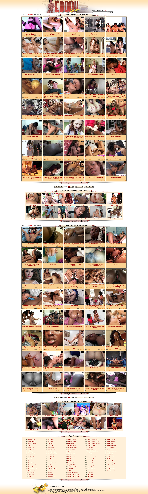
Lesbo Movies (90, 466)
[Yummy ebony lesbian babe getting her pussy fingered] (74, 114)
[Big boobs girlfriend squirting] (32, 345)
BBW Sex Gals (71, 457)
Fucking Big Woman (72, 472)
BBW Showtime (71, 459)
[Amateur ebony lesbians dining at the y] (95, 155)
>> (92, 186)
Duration (39, 14)
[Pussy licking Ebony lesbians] (53, 345)
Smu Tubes (51, 459)
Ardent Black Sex (52, 463)
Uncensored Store (50, 416)
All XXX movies (66, 205)
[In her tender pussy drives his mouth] (74, 52)
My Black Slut (71, 451)
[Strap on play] (74, 304)
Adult (50, 429)
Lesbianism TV (91, 459)
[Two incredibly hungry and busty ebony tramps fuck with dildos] (116, 93)
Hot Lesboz (90, 455)
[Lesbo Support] (116, 31)
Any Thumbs (66, 429)
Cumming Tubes (71, 463)
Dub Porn (34, 219)
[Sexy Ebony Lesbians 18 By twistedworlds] (95, 242)
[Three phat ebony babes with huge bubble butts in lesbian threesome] (116, 114)
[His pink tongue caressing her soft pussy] (116, 386)
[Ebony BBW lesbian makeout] (116, 325)
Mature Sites (110, 443)
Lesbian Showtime (92, 461)
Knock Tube (51, 447)
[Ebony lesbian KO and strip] (32, 73)
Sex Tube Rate (52, 455)
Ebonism (50, 472)
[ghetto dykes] (32, 93)
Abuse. (67, 493)
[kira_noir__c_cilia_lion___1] (53, 134)
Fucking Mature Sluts (92, 439)
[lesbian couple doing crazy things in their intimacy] (116, 283)
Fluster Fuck (50, 219)
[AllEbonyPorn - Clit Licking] (116, 304)
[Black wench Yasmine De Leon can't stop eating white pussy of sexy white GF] (53, 52)
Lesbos (89, 470)
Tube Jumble (34, 416)
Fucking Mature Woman (93, 443)
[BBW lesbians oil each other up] (74, 325)
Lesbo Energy (90, 464)
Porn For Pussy (111, 463)
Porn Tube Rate (52, 449)
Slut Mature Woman (112, 451)
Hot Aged (89, 453)
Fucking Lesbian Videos (73, 476)
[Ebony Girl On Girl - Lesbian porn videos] (95, 325)
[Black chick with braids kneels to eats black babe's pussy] (53, 242)
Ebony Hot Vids (71, 439)
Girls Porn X (110, 461)
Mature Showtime (111, 441)
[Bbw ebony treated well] (32, 134)
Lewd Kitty (89, 472)
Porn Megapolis (111, 447)
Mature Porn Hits (111, 439)
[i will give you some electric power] (116, 366)
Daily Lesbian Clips (72, 466)
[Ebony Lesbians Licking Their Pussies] (74, 263)
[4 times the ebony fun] (74, 366)
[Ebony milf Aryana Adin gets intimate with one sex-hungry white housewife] (32, 155)
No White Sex (71, 453)
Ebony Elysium (52, 476)
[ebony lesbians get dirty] (53, 325)
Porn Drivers (114, 219)
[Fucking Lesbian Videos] (116, 52)
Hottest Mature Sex (92, 457)
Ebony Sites (70, 443)
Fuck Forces (98, 219)
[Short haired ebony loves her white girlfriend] (32, 176)
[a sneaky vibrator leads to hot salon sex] (74, 345)
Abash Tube (34, 429)
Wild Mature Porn (111, 457)
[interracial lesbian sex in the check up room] (116, 155)
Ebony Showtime (71, 441)
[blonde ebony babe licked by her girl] (95, 134)
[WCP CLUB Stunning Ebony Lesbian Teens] (116, 345)
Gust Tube (98, 429)
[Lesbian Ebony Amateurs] (53, 73)
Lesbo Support (91, 468)
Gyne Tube (114, 429)
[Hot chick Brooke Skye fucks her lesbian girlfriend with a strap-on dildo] (53, 93)
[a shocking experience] (32, 242)
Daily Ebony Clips (52, 468)
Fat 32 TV (70, 468)
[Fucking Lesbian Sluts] (116, 242)
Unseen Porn (66, 416)
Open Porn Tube (111, 470)
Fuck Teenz (90, 447)
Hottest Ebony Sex (72, 447)
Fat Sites (69, 470)
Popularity (30, 14)
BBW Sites (70, 461)
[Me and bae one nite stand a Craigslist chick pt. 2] (95, 263)
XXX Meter (109, 459)
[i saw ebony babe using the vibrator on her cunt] (95, 31)
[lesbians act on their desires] (95, 73)
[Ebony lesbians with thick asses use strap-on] (74, 176)
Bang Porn (114, 205)
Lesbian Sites (90, 463)
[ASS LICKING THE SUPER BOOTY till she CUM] (95, 93)
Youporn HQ (114, 416)
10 (89, 186)
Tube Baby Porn (52, 461)
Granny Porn (90, 449)
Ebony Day (50, 474)
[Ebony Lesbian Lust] (53, 283)
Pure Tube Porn (52, 451)
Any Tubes (82, 429)
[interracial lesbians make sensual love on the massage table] (32, 52)
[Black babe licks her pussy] (74, 386)
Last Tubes (66, 219)
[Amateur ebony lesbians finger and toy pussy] (53, 31)
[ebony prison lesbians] (95, 345)
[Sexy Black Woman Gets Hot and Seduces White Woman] (53, 176)
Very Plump (110, 453)
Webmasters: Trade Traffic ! (57, 486)
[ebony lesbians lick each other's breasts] (32, 304)
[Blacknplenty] (53, 263)
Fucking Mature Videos (93, 441)
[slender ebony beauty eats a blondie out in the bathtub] (32, 366)
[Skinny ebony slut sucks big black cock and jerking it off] (32, 114)
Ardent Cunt (98, 205)
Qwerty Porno (33, 205)
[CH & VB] (116, 263)
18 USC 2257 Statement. (56, 493)
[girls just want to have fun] (32, 283)
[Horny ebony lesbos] (74, 155)
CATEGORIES (59, 186)
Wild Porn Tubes (82, 416)
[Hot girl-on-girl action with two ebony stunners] (95, 386)
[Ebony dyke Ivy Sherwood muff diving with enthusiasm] (53, 304)
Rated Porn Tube (52, 453)
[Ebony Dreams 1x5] (116, 134)
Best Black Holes (52, 464)
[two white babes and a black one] (74, 93)
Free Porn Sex (111, 466)
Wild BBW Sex (110, 455)
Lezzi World (90, 476)
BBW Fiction (70, 455)
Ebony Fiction (49, 205)
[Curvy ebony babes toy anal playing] (32, 325)
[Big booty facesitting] (95, 366)
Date (34, 14)
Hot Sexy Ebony (71, 445)
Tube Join (82, 205)
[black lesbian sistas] (116, 176)
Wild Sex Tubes (98, 416)
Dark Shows (51, 470)
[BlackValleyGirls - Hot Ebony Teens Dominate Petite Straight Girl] (74, 134)
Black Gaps (51, 466)
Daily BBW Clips (71, 464)
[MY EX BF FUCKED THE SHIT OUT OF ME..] (32, 386)
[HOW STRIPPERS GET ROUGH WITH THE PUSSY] (95, 283)
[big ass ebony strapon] (74, 73)
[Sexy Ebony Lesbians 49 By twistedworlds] (32, 263)
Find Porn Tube (111, 468)
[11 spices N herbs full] (116, 73)
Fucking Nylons (91, 445)
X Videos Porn (110, 464)
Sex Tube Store (52, 457)
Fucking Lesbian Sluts (73, 474)
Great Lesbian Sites (92, 451)
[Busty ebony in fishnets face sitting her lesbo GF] (74, 283)
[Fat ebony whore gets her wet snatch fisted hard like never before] (74, 242)
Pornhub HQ (82, 219)
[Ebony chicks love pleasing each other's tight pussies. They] (53, 155)
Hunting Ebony (71, 449)
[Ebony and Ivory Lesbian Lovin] (95, 176)
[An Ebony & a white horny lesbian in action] (53, 114)
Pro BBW (109, 449)
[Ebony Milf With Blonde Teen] (95, 52)
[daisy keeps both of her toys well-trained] (95, 114)
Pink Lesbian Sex (111, 445)
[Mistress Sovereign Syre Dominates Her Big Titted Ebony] (32, 31)
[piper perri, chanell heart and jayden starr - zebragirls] (95, 304)
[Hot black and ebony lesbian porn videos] (74, 31)
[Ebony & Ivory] (53, 386)
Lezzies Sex (90, 474)
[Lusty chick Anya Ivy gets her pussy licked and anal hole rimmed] (53, 366)
